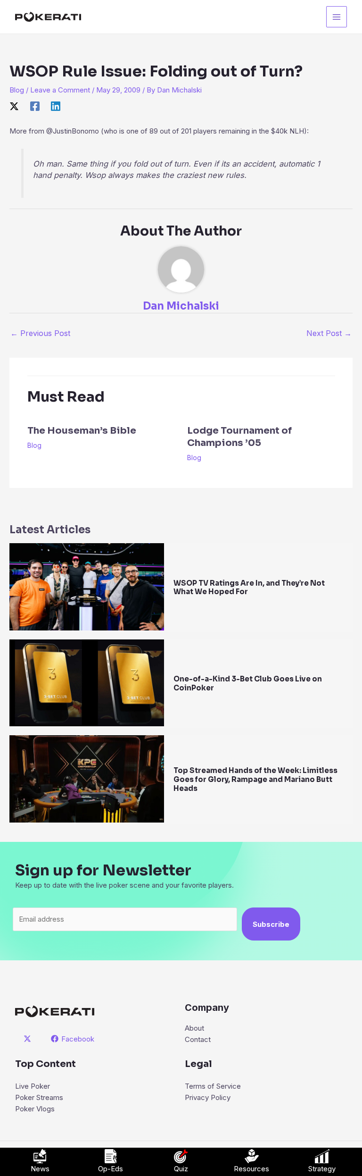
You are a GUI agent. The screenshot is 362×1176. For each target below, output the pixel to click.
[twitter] (29, 1038)
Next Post (329, 333)
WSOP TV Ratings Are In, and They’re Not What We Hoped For (249, 587)
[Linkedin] (55, 106)
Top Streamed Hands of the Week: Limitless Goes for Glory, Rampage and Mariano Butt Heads (255, 779)
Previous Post (40, 333)
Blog (16, 89)
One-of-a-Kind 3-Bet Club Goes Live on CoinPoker (247, 683)
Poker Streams (39, 1097)
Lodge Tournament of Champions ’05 (239, 437)
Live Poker (32, 1086)
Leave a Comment (60, 89)
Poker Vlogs (35, 1108)
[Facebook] (35, 106)
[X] (14, 106)
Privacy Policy (207, 1097)
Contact (198, 1039)
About (194, 1028)
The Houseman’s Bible (81, 431)
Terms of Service (213, 1086)
